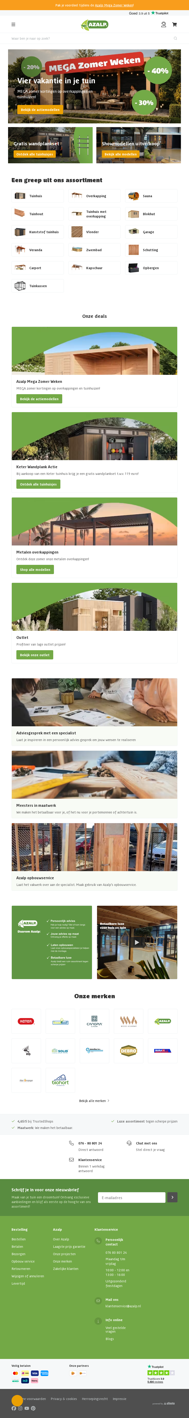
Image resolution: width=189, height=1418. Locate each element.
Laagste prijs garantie (69, 1246)
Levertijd (18, 1283)
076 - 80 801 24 (90, 1143)
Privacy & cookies (64, 1399)
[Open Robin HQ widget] (17, 1400)
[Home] (95, 24)
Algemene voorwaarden (29, 1399)
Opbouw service (23, 1261)
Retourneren (21, 1268)
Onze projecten (64, 1254)
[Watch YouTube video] (137, 942)
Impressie (119, 1399)
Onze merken (62, 1261)
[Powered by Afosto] (163, 1403)
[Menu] (13, 24)
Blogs (110, 1339)
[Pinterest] (33, 1408)
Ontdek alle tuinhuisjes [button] (38, 484)
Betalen (17, 1246)
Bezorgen (18, 1254)
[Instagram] (20, 1408)
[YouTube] (26, 1408)
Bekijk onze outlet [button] (35, 655)
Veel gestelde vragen (116, 1329)
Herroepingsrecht (95, 1399)
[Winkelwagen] (174, 24)
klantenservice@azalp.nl (123, 1306)
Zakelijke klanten (65, 1268)
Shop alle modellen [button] (35, 569)
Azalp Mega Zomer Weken (114, 5)
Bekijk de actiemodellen (40, 109)
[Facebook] (14, 1408)
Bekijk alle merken (92, 1101)
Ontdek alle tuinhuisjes (34, 154)
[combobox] (94, 38)
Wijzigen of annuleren (28, 1276)
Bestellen (19, 1239)
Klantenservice (90, 1160)
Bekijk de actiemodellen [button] (39, 399)
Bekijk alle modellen (121, 154)
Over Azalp (61, 1239)
